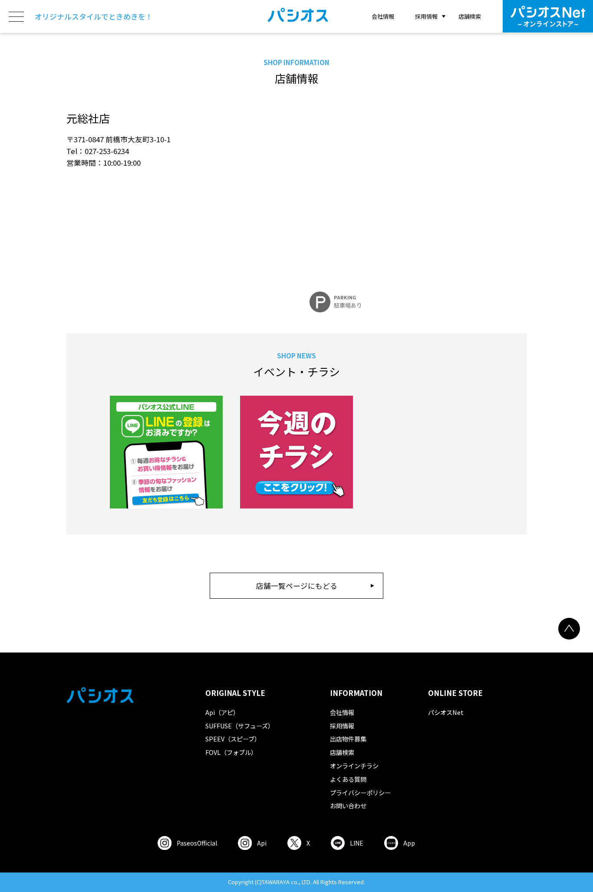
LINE (356, 843)
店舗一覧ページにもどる (296, 585)
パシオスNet (446, 712)
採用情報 (342, 725)
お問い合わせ (348, 805)
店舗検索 (469, 16)
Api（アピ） (222, 712)
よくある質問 (348, 779)
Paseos (197, 843)
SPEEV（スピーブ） (232, 738)
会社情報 (383, 16)
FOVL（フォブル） (231, 752)
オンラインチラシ (354, 765)
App (409, 843)
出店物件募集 (348, 738)
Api (262, 843)
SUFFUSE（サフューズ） (239, 725)
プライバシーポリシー (360, 792)
